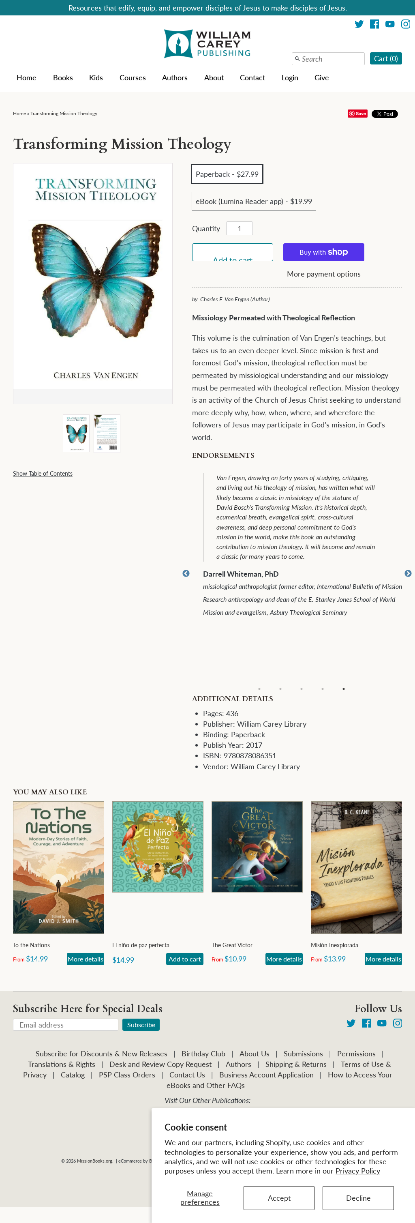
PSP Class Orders (127, 1074)
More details (85, 959)
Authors (175, 77)
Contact (252, 77)
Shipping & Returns (296, 1064)
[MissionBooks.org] (207, 45)
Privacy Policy (358, 1170)
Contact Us (187, 1074)
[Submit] (297, 59)
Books (63, 77)
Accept (279, 1197)
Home (26, 77)
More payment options (324, 273)
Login (290, 77)
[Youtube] (390, 25)
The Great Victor (232, 945)
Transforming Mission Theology (63, 113)
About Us (255, 1053)
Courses (133, 77)
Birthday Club (203, 1053)
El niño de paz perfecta (140, 945)
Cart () (386, 58)
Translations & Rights (61, 1064)
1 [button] (259, 689)
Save (361, 113)
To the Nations (31, 945)
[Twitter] (359, 25)
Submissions (303, 1053)
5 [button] (344, 689)
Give (321, 77)
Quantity (206, 228)
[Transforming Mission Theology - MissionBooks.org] (76, 434)
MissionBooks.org (94, 1160)
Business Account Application (266, 1074)
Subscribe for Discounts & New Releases (101, 1053)
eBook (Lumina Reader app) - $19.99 (254, 201)
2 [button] (280, 689)
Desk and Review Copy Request (160, 1064)
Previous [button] (186, 574)
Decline (358, 1197)
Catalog (73, 1074)
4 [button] (323, 689)
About (214, 77)
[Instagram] (406, 25)
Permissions (356, 1053)
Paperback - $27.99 (227, 174)
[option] (302, 574)
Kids (96, 77)
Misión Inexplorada (334, 945)
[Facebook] (374, 25)
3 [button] (301, 689)
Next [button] (408, 574)
